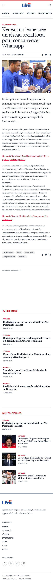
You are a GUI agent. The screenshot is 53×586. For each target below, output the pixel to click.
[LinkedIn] (10, 563)
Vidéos (5, 549)
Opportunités (45, 13)
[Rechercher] (48, 5)
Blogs (4, 545)
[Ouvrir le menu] (4, 5)
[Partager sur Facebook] (42, 55)
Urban (4, 542)
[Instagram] (23, 563)
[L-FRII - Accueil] (26, 5)
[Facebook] (4, 563)
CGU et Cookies (25, 579)
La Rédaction (19, 55)
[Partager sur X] (46, 55)
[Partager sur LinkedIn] (50, 55)
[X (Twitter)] (17, 563)
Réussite (31, 13)
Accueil (5, 13)
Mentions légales (9, 579)
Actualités (18, 13)
